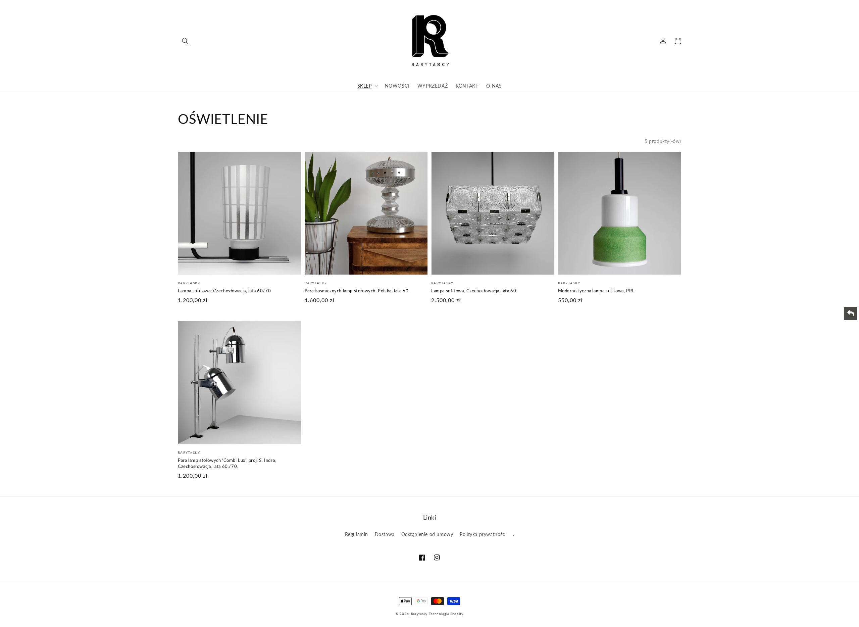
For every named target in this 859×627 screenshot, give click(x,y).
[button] (185, 41)
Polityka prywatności (483, 534)
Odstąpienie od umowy (427, 534)
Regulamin (356, 534)
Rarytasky (419, 614)
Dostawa (385, 534)
